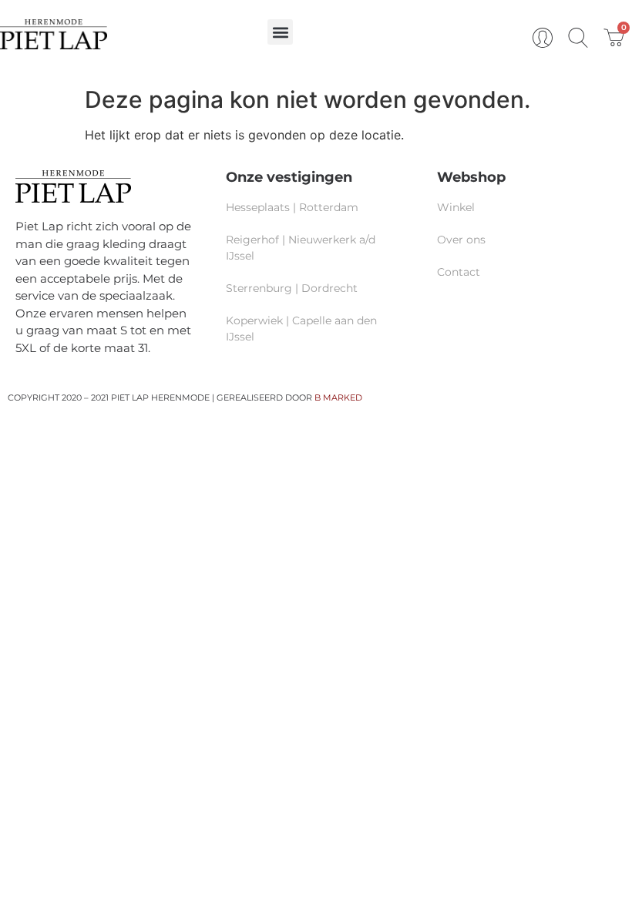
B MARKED (338, 397)
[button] (280, 32)
